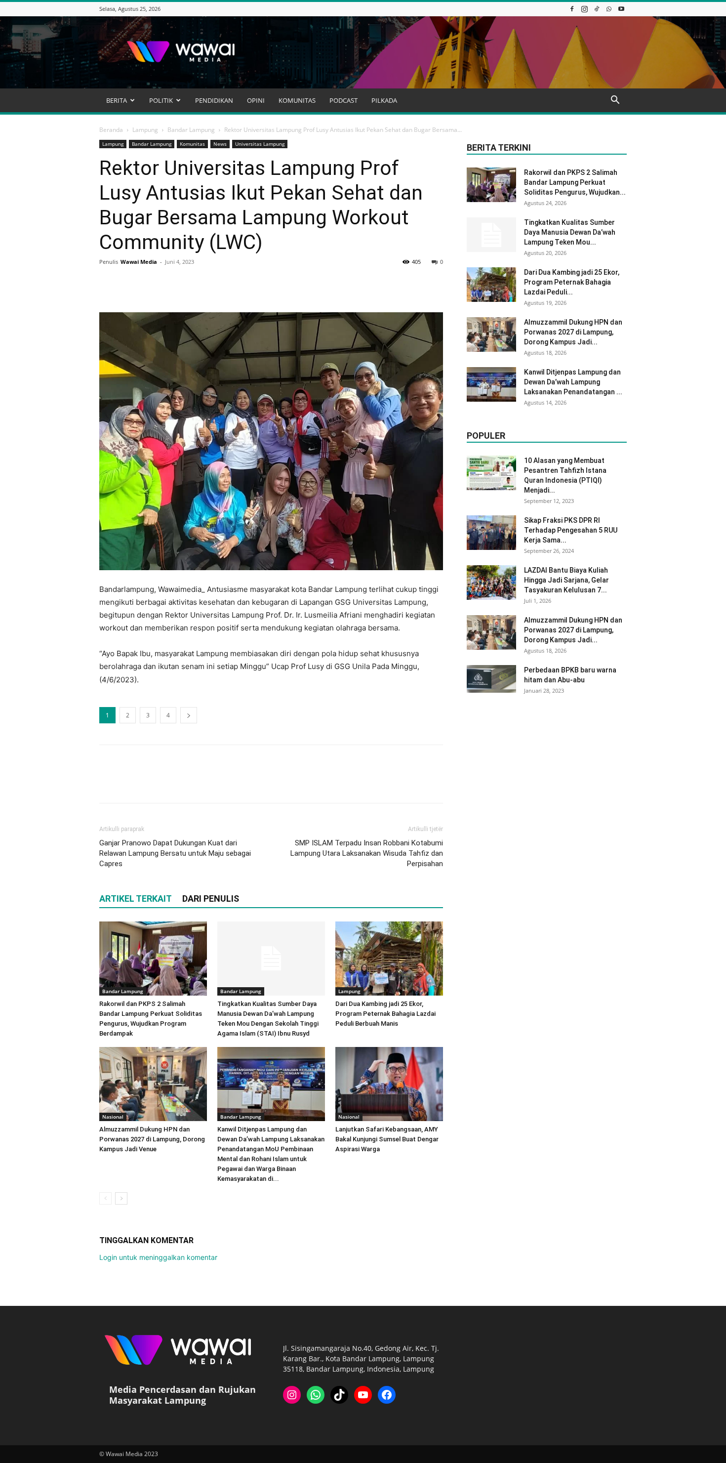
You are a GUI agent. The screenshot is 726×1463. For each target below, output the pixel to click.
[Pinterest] (154, 284)
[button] (615, 101)
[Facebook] (571, 8)
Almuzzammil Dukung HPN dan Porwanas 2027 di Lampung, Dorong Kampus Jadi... (573, 332)
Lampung (145, 129)
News (220, 143)
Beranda (111, 129)
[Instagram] (584, 8)
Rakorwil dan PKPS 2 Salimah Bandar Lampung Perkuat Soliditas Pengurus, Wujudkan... (575, 182)
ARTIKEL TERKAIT (135, 898)
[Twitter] (132, 284)
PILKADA (384, 100)
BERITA (116, 100)
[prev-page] (105, 1198)
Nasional (112, 1116)
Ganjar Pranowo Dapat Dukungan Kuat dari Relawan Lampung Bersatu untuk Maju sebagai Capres (175, 853)
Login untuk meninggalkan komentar (158, 1257)
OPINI (256, 100)
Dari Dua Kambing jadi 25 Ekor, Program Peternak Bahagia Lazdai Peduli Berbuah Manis (385, 1013)
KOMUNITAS (297, 100)
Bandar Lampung (191, 129)
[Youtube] (621, 8)
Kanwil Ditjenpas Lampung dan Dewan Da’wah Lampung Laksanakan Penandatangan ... (573, 382)
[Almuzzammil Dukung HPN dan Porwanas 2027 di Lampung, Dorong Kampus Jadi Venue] (153, 1084)
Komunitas (192, 143)
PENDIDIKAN (214, 100)
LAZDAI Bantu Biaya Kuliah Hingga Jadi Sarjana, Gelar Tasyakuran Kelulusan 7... (566, 580)
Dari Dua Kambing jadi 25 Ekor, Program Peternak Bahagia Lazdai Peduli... (571, 282)
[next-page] (121, 1198)
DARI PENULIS (210, 898)
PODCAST (343, 100)
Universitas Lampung (259, 143)
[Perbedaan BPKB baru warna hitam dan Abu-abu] (491, 679)
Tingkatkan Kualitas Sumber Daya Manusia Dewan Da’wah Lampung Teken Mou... (569, 232)
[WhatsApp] (609, 8)
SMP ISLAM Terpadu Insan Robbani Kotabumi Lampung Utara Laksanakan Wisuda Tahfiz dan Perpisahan (366, 853)
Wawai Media (139, 261)
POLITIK (161, 100)
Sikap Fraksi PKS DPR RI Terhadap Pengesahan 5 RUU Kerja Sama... (570, 530)
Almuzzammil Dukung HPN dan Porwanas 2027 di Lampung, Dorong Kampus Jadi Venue (152, 1139)
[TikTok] (596, 8)
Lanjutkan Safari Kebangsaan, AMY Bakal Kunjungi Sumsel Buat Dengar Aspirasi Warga (387, 1139)
